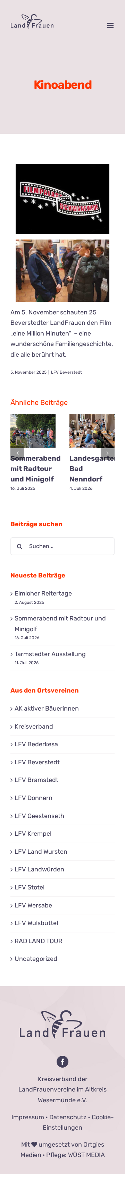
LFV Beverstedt (66, 372)
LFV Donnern (33, 798)
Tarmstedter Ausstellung (50, 654)
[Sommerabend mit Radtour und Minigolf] (33, 431)
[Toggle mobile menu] (111, 25)
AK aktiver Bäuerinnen (47, 708)
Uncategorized (36, 959)
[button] (17, 453)
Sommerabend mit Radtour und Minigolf (35, 468)
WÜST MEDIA (86, 1155)
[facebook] (62, 1062)
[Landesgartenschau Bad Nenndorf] (92, 431)
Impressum (27, 1117)
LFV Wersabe (33, 905)
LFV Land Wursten (41, 851)
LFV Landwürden (39, 869)
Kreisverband (34, 726)
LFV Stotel (29, 887)
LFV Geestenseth (39, 816)
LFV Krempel (33, 833)
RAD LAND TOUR (38, 941)
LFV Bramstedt (36, 780)
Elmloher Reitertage (43, 593)
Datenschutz (67, 1117)
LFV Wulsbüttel (36, 923)
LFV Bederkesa (36, 744)
